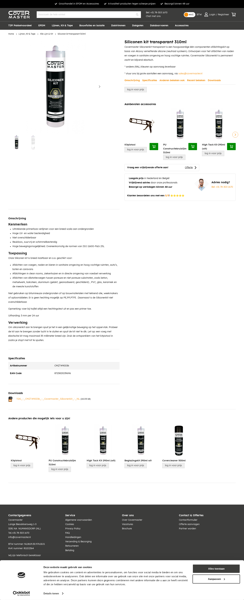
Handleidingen (73, 537)
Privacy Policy (73, 529)
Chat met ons (153, 16)
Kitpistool (129, 145)
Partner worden (187, 529)
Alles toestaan (216, 568)
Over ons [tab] (128, 515)
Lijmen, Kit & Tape (27, 34)
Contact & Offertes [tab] (191, 515)
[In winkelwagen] (154, 146)
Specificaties (149, 80)
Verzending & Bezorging (78, 541)
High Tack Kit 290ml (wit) (213, 147)
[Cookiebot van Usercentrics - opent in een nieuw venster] (21, 593)
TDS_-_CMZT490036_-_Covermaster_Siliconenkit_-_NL (48, 399)
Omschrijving (132, 80)
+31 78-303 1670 (158, 12)
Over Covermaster (132, 520)
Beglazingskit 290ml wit (138, 461)
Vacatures (127, 524)
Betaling (69, 550)
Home (11, 34)
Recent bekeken (196, 80)
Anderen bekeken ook (172, 80)
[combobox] (89, 14)
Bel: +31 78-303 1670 (222, 187)
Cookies (69, 524)
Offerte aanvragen (189, 524)
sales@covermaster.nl (190, 73)
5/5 (167, 196)
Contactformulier (188, 520)
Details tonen (51, 593)
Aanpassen (214, 578)
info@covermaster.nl (19, 537)
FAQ (67, 533)
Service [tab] (70, 515)
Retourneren (72, 546)
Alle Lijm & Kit (46, 34)
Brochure (127, 529)
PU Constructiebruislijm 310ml (174, 149)
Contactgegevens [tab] (19, 515)
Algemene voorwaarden (78, 520)
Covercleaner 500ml (174, 461)
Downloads (214, 80)
